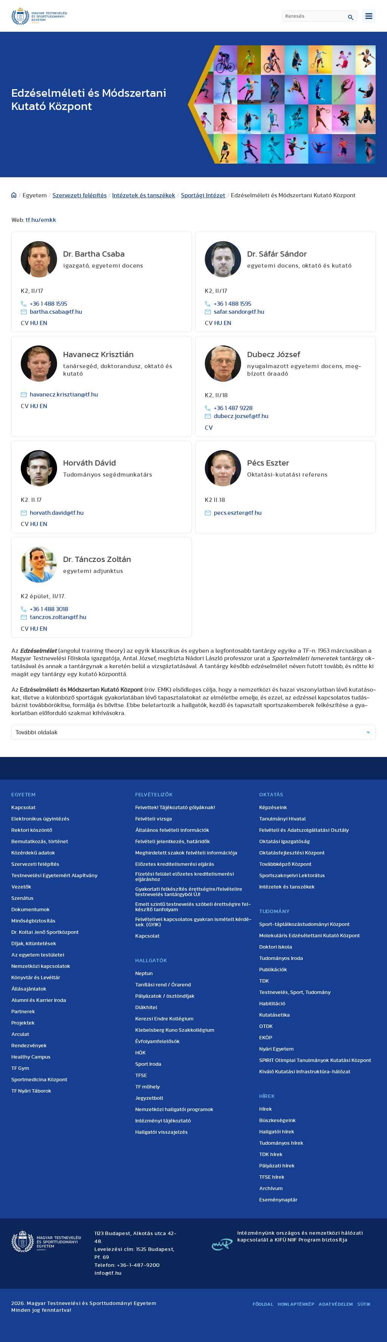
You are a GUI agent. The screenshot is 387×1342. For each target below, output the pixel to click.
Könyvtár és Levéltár (35, 977)
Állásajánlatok (28, 989)
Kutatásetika (274, 1015)
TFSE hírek (272, 1177)
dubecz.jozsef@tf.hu (241, 416)
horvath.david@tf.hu (57, 513)
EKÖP (265, 1037)
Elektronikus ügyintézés (40, 819)
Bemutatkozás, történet (39, 841)
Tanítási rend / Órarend (163, 985)
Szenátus (22, 898)
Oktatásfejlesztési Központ (292, 853)
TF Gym (20, 1068)
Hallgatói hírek (276, 1132)
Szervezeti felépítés (80, 195)
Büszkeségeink (277, 1120)
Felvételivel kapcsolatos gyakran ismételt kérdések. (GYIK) (193, 922)
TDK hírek (271, 1154)
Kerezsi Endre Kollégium (164, 1019)
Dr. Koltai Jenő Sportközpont (45, 932)
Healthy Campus (31, 1057)
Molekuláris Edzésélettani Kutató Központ (309, 935)
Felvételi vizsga (153, 819)
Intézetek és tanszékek (143, 195)
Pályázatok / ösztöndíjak (165, 996)
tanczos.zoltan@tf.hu (58, 617)
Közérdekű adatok (33, 853)
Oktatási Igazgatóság (284, 841)
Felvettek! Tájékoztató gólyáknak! (175, 807)
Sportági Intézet (203, 195)
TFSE (141, 1075)
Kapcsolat (23, 807)
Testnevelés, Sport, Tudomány (295, 992)
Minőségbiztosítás (33, 921)
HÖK (140, 1053)
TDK (264, 981)
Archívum (271, 1188)
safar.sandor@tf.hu (239, 312)
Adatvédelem (336, 1304)
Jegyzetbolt (149, 1098)
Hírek (265, 1109)
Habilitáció (272, 1003)
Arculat (20, 1034)
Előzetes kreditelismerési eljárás (174, 864)
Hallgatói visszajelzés (161, 1132)
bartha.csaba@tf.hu (56, 312)
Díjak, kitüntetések (33, 943)
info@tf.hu (108, 1273)
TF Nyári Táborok (31, 1091)
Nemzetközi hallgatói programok (174, 1109)
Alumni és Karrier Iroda (38, 1000)
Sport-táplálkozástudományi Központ (304, 924)
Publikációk (273, 969)
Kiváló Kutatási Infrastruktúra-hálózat (304, 1071)
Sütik (364, 1304)
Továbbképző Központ (285, 864)
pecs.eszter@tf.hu (238, 513)
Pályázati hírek (277, 1166)
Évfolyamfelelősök (157, 1041)
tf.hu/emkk (41, 220)
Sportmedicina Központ (39, 1079)
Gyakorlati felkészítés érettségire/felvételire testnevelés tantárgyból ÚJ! (188, 892)
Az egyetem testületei (37, 955)
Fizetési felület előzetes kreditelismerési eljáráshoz (184, 876)
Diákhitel (146, 1007)
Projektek (23, 1023)
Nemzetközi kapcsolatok (40, 966)
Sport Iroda (148, 1064)
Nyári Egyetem (276, 1049)
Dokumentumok (30, 909)
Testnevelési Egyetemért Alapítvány (54, 875)
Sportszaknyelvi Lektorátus (292, 875)
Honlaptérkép (296, 1304)
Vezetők (21, 887)
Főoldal (263, 1304)
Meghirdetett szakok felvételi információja (186, 853)
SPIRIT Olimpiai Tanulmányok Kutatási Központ (315, 1060)
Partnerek (23, 1011)
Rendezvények (29, 1045)
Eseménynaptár (278, 1200)
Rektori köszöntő (31, 830)
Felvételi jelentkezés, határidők (172, 841)
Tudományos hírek (281, 1143)
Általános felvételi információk (172, 830)
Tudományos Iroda (281, 958)
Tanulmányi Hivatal (282, 819)
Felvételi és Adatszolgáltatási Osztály (304, 830)
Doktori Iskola (275, 947)
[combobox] (320, 16)
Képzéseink (273, 807)
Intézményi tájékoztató (163, 1121)
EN (43, 323)
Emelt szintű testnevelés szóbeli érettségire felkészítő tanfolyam (193, 907)
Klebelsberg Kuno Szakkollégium (174, 1030)
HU (34, 323)
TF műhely (147, 1087)
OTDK (266, 1026)
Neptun (144, 973)
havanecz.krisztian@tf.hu (64, 395)
